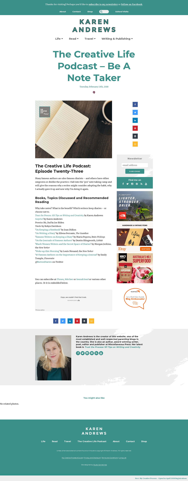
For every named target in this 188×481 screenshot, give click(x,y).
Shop (90, 11)
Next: (161, 478)
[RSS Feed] (141, 184)
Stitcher (69, 279)
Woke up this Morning (47, 251)
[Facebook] (123, 184)
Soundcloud (82, 279)
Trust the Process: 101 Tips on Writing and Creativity (59, 215)
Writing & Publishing (116, 38)
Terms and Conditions (110, 458)
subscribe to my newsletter (103, 4)
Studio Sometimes (100, 465)
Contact (76, 11)
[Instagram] (132, 184)
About (62, 11)
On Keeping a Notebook (48, 229)
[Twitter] (128, 184)
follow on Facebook (131, 4)
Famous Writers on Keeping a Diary (54, 237)
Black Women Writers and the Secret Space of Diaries (63, 244)
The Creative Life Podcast (92, 441)
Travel (89, 38)
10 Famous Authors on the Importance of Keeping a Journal (66, 254)
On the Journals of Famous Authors (54, 240)
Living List (122, 458)
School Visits (122, 11)
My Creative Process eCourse (72, 458)
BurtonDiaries (44, 262)
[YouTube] (146, 184)
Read (73, 38)
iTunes (60, 279)
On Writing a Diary (45, 233)
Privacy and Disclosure (92, 458)
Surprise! (39, 219)
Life (58, 38)
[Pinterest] (137, 184)
